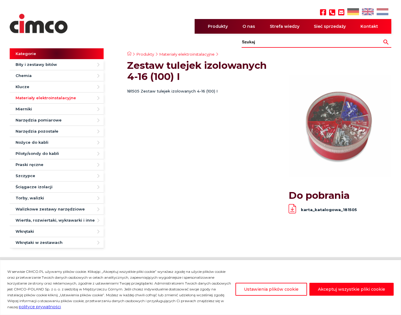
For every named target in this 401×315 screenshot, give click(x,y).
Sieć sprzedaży (330, 26)
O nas (248, 26)
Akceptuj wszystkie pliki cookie (351, 289)
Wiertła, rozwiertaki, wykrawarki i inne (55, 220)
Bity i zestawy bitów (36, 64)
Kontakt (369, 26)
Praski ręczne (29, 164)
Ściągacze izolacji (34, 186)
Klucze (22, 86)
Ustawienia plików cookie (271, 289)
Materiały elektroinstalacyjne (46, 97)
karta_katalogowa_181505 (329, 209)
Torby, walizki (30, 198)
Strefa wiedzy (284, 26)
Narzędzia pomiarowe (39, 120)
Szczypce (25, 175)
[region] (200, 287)
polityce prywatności (40, 306)
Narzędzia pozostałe (37, 131)
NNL (382, 12)
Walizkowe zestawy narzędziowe (50, 209)
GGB (367, 12)
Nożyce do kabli (32, 142)
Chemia (24, 75)
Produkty (218, 26)
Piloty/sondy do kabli (37, 153)
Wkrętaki (25, 231)
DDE (352, 12)
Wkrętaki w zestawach (39, 242)
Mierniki (24, 109)
